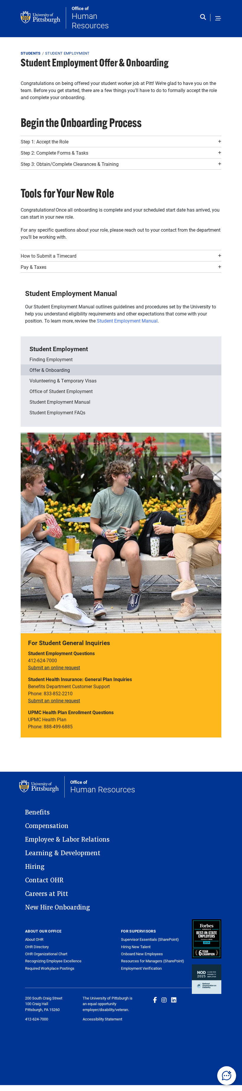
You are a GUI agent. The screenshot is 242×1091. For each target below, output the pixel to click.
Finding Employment (51, 359)
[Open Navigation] (218, 18)
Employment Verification (141, 968)
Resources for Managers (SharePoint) (152, 961)
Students (31, 53)
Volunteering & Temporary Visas (63, 380)
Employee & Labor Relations (67, 839)
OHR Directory (37, 946)
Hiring (35, 867)
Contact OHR (44, 880)
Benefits (37, 812)
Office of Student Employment (61, 391)
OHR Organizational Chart (46, 953)
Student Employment (67, 53)
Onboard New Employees (142, 953)
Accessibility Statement (102, 1019)
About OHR (34, 939)
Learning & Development (62, 853)
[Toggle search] (204, 18)
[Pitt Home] (43, 18)
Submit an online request (54, 667)
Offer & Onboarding (50, 370)
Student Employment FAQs (57, 412)
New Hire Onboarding (57, 907)
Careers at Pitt (46, 894)
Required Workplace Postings (49, 968)
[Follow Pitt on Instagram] (164, 1000)
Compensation (46, 826)
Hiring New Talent (136, 946)
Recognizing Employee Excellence (53, 961)
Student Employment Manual (127, 321)
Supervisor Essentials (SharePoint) (150, 939)
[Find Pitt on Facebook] (155, 1000)
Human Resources (90, 18)
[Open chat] (226, 1075)
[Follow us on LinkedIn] (173, 1000)
